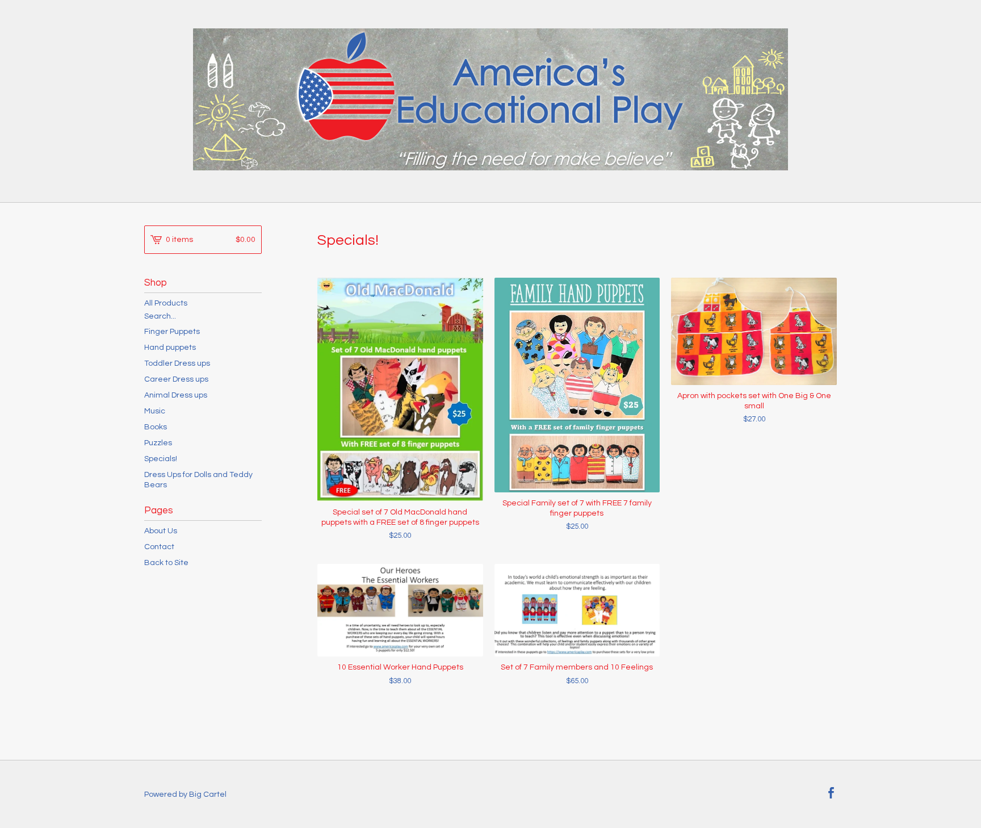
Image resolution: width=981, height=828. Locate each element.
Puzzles (158, 443)
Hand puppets (170, 348)
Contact (159, 547)
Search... (160, 316)
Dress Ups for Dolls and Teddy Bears (198, 480)
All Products (165, 303)
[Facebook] (831, 794)
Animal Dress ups (175, 395)
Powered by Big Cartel (185, 794)
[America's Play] (490, 99)
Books (155, 427)
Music (154, 411)
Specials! (160, 459)
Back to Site (166, 563)
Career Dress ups (176, 379)
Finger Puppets (172, 332)
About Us (160, 531)
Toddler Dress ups (177, 363)
